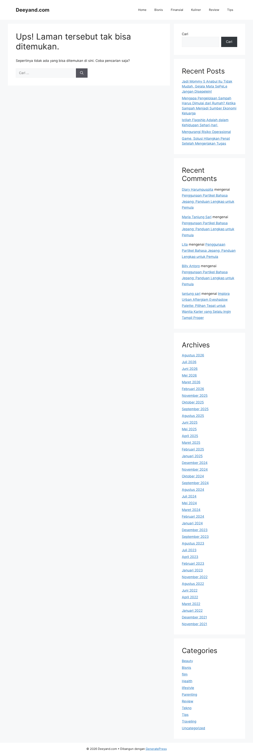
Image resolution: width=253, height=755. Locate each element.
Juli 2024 (189, 496)
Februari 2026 (193, 389)
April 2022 (190, 597)
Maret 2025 (191, 443)
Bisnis (158, 10)
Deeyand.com (32, 10)
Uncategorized (193, 728)
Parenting (189, 695)
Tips (230, 10)
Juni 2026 (190, 369)
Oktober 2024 (193, 476)
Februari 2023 (193, 564)
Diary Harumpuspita (197, 189)
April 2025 (190, 436)
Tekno (187, 708)
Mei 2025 (189, 429)
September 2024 (195, 483)
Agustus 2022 (193, 584)
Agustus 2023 (193, 543)
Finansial (177, 10)
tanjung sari (191, 294)
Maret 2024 (191, 510)
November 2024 (195, 469)
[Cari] (82, 73)
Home (142, 10)
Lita (185, 244)
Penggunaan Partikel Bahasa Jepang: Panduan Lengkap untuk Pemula (208, 201)
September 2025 (195, 409)
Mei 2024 (189, 503)
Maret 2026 (191, 382)
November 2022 (195, 577)
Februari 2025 (193, 449)
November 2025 (195, 396)
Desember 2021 (194, 617)
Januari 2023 (192, 570)
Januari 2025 (192, 456)
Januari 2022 (192, 611)
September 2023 (195, 537)
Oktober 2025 (193, 402)
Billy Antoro (191, 266)
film (185, 674)
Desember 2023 (195, 530)
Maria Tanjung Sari (196, 217)
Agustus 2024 (193, 490)
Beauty (187, 661)
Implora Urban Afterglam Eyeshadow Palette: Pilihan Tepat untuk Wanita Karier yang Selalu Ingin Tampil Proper (206, 306)
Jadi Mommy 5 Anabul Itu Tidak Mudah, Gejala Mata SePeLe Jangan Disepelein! (207, 86)
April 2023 (190, 557)
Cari (185, 34)
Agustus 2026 (193, 355)
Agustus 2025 (193, 416)
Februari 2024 (193, 516)
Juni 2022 (189, 590)
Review (214, 10)
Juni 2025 (189, 422)
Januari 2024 (192, 523)
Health (187, 681)
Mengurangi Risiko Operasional (206, 132)
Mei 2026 (189, 375)
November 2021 (194, 624)
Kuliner (196, 10)
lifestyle (188, 688)
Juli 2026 (189, 362)
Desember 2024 (195, 463)
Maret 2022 (191, 604)
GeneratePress (156, 749)
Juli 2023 (189, 550)
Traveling (189, 721)
